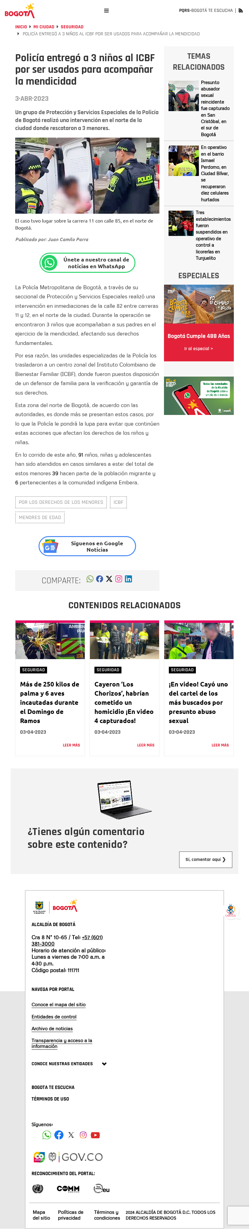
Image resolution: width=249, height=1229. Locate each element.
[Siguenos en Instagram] (83, 1134)
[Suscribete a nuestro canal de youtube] (95, 1134)
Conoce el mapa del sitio (59, 1004)
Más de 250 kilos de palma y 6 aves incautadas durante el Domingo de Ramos (49, 702)
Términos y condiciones (107, 1215)
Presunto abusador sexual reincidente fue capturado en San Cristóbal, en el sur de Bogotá (215, 108)
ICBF (118, 502)
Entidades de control (54, 1016)
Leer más (71, 745)
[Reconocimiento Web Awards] (101, 1188)
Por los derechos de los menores (61, 502)
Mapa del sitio (41, 1215)
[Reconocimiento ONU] (38, 1188)
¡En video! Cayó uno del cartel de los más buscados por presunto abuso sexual (198, 702)
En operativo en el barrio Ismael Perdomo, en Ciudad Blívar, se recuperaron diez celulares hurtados (215, 173)
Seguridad (72, 27)
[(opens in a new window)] (119, 580)
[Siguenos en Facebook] (46, 1134)
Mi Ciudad (43, 27)
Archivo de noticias (52, 1028)
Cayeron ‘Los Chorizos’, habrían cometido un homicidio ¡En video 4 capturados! (124, 702)
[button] (90, 580)
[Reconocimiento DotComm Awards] (68, 1188)
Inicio (21, 27)
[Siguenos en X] (71, 1134)
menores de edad (40, 517)
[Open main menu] (106, 10)
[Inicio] (19, 10)
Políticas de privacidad (71, 1215)
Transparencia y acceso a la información (62, 1043)
